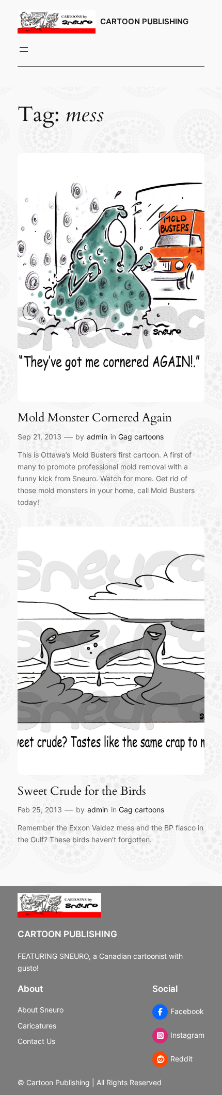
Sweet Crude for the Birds (82, 791)
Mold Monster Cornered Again (95, 418)
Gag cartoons (141, 436)
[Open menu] (24, 49)
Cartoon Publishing (144, 21)
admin (97, 436)
